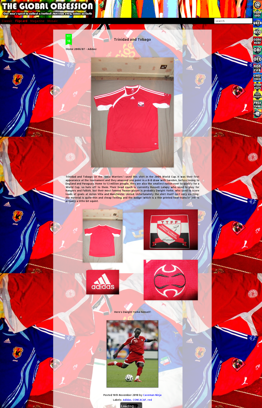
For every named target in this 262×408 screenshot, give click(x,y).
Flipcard (21, 21)
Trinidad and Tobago (132, 39)
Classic (7, 21)
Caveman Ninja (152, 394)
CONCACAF (139, 399)
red (150, 399)
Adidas (127, 399)
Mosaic (52, 21)
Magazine (37, 21)
